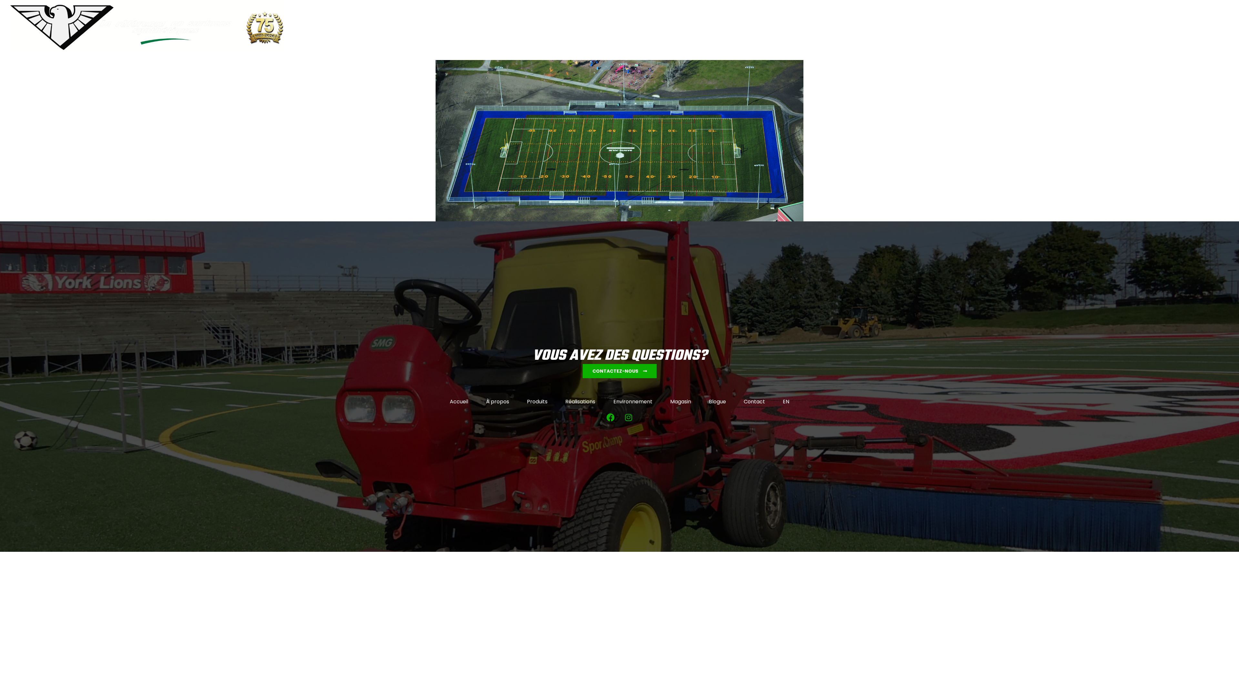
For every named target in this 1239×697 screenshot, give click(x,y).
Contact (1093, 28)
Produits (919, 28)
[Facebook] (611, 417)
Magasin (1035, 28)
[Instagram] (628, 417)
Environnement (997, 28)
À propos (886, 28)
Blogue (1064, 28)
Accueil (856, 28)
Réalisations (955, 28)
